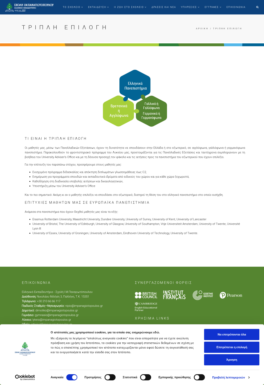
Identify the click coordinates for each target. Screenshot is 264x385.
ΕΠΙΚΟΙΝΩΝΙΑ (236, 7)
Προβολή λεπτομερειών (228, 377)
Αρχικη (202, 28)
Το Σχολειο (72, 7)
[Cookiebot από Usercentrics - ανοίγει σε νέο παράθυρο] (25, 377)
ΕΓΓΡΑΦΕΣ (212, 7)
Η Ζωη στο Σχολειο (129, 7)
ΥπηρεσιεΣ (189, 7)
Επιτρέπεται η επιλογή (231, 347)
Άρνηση (231, 359)
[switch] (110, 377)
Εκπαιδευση (97, 7)
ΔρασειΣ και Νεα (164, 7)
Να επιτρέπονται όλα (232, 334)
